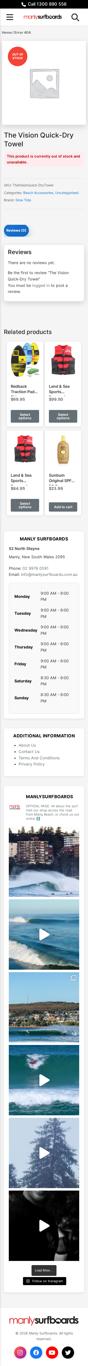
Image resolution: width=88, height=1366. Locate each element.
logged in (41, 285)
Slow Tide (23, 200)
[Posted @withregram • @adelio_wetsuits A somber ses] (44, 1226)
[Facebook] (36, 1352)
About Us (27, 745)
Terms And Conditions (39, 757)
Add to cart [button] (63, 507)
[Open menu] (10, 17)
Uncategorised (67, 193)
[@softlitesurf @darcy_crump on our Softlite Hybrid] (44, 1153)
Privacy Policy (32, 764)
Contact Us (29, 751)
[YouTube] (52, 1352)
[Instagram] (20, 1352)
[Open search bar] (73, 17)
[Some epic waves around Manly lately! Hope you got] (44, 862)
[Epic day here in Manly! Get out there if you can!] (44, 1007)
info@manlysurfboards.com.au (49, 574)
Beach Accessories (38, 193)
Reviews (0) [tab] (16, 230)
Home (7, 32)
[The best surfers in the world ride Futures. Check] (44, 1080)
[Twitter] (68, 1352)
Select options (25, 416)
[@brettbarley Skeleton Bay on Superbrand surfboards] (44, 934)
